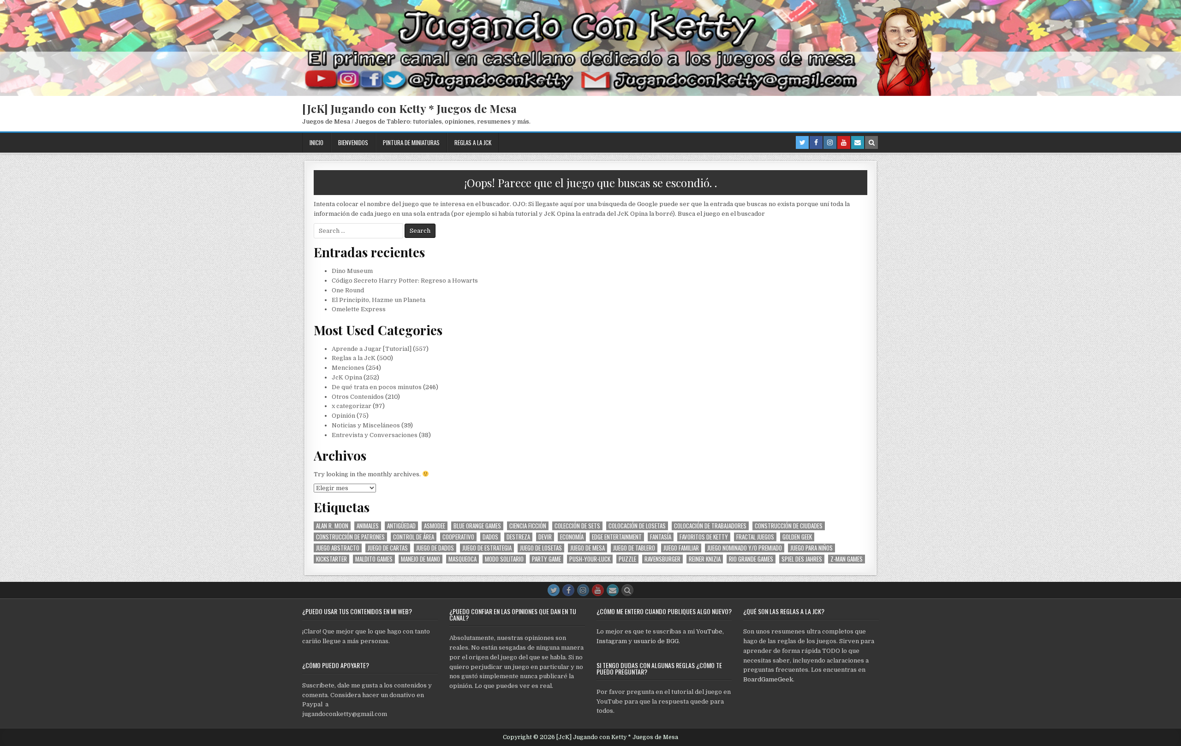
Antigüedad (401, 525)
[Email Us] (857, 142)
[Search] (871, 142)
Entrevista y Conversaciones (375, 435)
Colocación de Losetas (637, 525)
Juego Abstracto (337, 548)
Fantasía (660, 537)
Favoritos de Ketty (704, 537)
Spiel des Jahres (801, 559)
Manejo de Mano (420, 559)
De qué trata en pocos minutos (377, 387)
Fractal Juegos (755, 537)
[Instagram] (829, 142)
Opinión (343, 415)
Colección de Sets (577, 525)
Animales (368, 525)
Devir (545, 537)
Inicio (316, 142)
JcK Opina (347, 377)
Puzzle (627, 559)
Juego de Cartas (388, 548)
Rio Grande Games (751, 559)
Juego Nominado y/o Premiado (744, 548)
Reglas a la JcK (472, 142)
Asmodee (434, 525)
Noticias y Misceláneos (366, 425)
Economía (572, 537)
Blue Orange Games (477, 525)
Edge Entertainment (617, 537)
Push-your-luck (589, 559)
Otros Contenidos (358, 396)
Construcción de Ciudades (789, 525)
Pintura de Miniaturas (411, 142)
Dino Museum (352, 270)
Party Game (546, 559)
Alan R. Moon (332, 525)
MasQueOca (462, 559)
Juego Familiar (681, 548)
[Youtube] (843, 142)
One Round (348, 290)
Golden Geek (797, 537)
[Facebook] (816, 142)
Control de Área (413, 537)
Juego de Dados (435, 548)
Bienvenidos (353, 142)
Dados (490, 537)
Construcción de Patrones (350, 537)
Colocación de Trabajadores (710, 525)
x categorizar (351, 406)
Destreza (518, 537)
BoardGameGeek (768, 679)
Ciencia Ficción (527, 525)
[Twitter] (802, 142)
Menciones (348, 367)
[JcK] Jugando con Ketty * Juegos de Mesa (409, 108)
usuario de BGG (656, 641)
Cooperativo (458, 537)
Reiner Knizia (705, 559)
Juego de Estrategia (487, 548)
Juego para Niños (811, 548)
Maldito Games (374, 559)
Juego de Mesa (587, 548)
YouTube (709, 631)
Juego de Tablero (634, 548)
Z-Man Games (846, 559)
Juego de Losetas (541, 548)
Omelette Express (359, 309)
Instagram (611, 641)
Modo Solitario (504, 559)
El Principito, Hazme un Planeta (378, 299)
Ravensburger (662, 559)
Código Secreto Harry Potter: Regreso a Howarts (405, 280)
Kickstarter (331, 559)
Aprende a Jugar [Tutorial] (372, 348)
